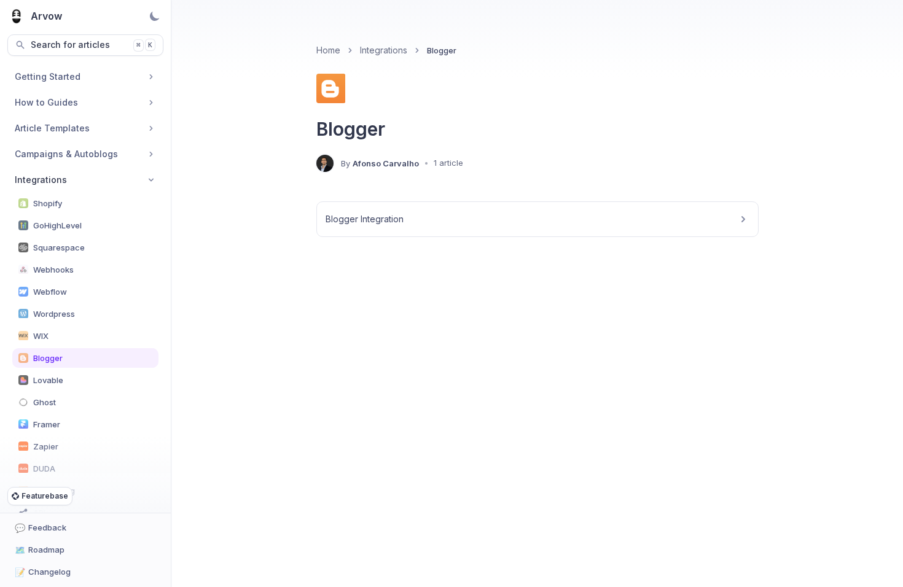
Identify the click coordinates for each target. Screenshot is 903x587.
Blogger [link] (441, 50)
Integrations (383, 50)
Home (328, 50)
